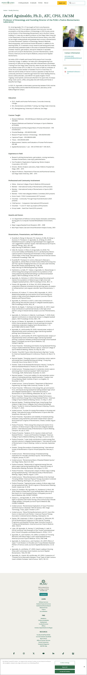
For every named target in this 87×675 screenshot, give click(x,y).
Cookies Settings (64, 662)
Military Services (43, 602)
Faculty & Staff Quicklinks (43, 635)
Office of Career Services (43, 640)
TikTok (63, 653)
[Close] (84, 667)
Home (5, 10)
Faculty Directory (14, 10)
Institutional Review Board (43, 606)
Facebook (14, 653)
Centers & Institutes (43, 620)
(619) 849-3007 (69, 56)
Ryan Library (43, 638)
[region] (43, 667)
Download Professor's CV (73, 72)
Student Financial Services (43, 604)
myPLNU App (43, 646)
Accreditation (43, 611)
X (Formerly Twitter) (33, 653)
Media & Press (43, 607)
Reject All (64, 667)
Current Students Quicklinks (43, 636)
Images (73, 653)
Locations (43, 594)
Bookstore (43, 618)
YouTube (43, 653)
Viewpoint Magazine (43, 644)
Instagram (23, 653)
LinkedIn (53, 653)
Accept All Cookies (65, 671)
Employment (43, 622)
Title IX (43, 609)
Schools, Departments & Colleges (43, 627)
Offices (43, 626)
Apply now (62, 3)
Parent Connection (43, 642)
